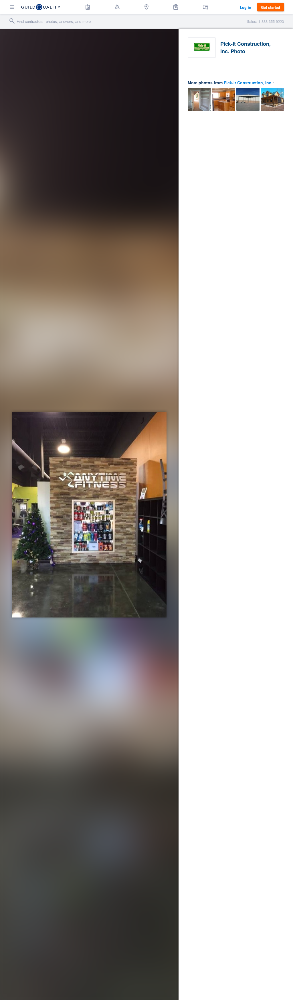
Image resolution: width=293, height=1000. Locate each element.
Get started (270, 7)
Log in (245, 7)
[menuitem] (88, 7)
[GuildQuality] (41, 7)
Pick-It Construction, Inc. (248, 82)
